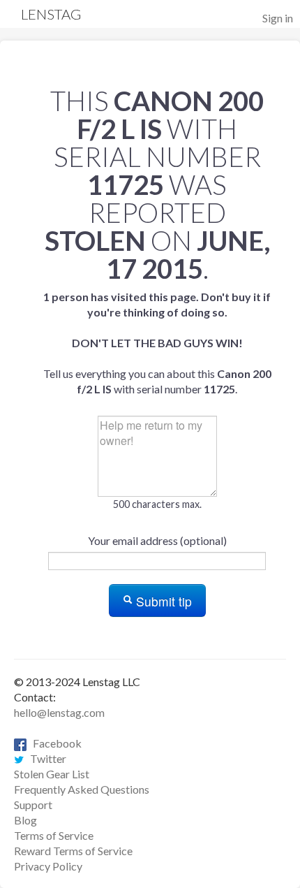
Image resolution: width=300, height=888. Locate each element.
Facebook (54, 743)
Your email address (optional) (157, 540)
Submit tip (162, 601)
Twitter (45, 758)
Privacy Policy (48, 866)
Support (33, 804)
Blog (25, 820)
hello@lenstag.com (59, 712)
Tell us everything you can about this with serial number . (157, 342)
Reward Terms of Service (73, 850)
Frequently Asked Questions (81, 789)
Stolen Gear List (51, 773)
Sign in (277, 17)
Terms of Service (53, 835)
